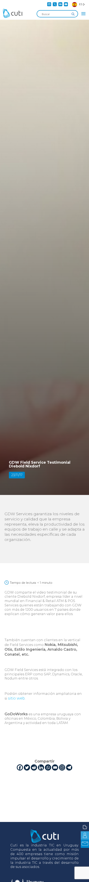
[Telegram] (69, 767)
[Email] (55, 767)
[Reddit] (34, 767)
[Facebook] (20, 767)
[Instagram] (62, 767)
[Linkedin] (41, 767)
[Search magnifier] (73, 14)
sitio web (16, 698)
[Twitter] (27, 767)
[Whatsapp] (48, 767)
